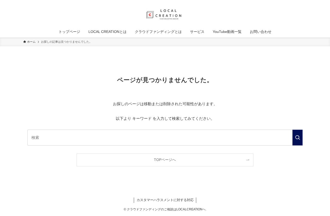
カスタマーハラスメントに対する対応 (165, 200)
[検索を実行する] (297, 138)
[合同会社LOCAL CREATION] (165, 14)
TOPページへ (165, 160)
